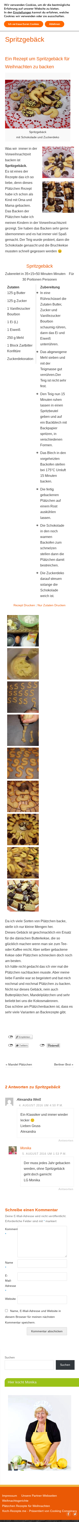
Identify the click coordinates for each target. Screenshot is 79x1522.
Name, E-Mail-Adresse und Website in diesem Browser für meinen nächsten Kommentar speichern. (33, 1316)
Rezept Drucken (24, 605)
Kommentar (8, 1231)
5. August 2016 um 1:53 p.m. (44, 1153)
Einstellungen (22, 12)
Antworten (65, 1140)
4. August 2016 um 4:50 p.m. (41, 1105)
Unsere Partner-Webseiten (39, 1495)
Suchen (10, 1357)
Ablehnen (54, 24)
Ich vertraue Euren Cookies (23, 24)
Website (8, 1298)
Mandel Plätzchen (19, 1064)
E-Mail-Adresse (8, 1283)
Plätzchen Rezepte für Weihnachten (26, 1506)
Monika (25, 1148)
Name (8, 1265)
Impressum (9, 1495)
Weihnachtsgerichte (15, 1500)
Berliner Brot (63, 1064)
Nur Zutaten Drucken (51, 605)
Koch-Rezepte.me (14, 1511)
